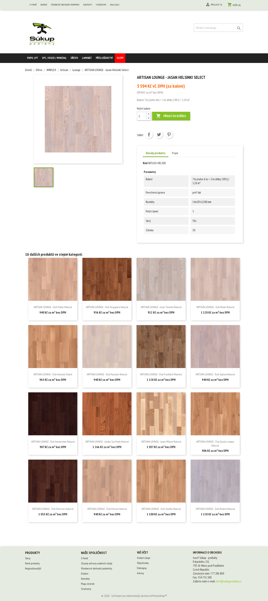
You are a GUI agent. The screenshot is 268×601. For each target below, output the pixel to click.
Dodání (43, 4)
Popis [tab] (175, 153)
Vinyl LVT (32, 58)
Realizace (114, 4)
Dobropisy (142, 568)
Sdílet (149, 134)
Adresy (140, 573)
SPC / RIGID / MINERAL (54, 58)
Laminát (87, 58)
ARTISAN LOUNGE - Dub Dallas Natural (53, 307)
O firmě (33, 4)
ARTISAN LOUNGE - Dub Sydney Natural (215, 374)
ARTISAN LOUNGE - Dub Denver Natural (107, 509)
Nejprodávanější (33, 568)
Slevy (120, 58)
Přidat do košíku (171, 116)
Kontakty (87, 4)
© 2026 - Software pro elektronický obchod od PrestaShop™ (134, 596)
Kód (145, 163)
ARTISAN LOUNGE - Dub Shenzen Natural (52, 509)
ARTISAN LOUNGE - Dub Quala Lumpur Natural (215, 443)
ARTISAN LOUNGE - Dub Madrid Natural (215, 509)
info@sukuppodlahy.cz (229, 581)
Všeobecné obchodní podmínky (65, 4)
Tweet (159, 134)
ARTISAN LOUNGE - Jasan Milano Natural (161, 441)
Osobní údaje (143, 558)
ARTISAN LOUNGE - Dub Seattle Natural (161, 509)
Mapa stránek (88, 584)
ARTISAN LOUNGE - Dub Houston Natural (107, 374)
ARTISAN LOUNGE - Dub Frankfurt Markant (161, 374)
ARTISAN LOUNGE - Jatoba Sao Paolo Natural (107, 441)
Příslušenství (104, 58)
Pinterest (169, 134)
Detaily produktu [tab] (155, 153)
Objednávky (143, 563)
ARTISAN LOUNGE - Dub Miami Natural (215, 307)
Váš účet (142, 552)
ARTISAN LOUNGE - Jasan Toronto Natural (161, 307)
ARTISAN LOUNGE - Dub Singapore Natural (107, 307)
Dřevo (74, 58)
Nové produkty (32, 563)
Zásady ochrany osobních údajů (96, 563)
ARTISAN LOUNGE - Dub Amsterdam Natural (53, 441)
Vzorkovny (101, 4)
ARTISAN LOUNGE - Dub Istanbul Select (52, 374)
